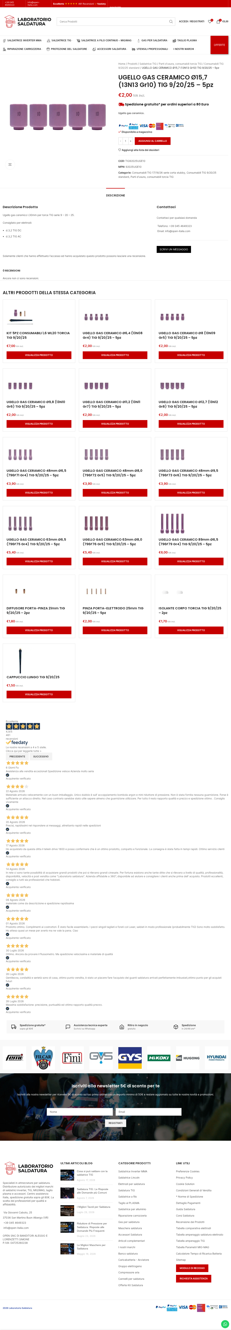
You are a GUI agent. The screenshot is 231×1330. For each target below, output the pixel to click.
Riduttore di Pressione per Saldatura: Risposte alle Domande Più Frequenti (92, 1227)
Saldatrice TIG (148, 63)
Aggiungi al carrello (152, 140)
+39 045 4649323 (9, 3)
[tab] (115, 193)
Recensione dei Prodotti (190, 1221)
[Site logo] (28, 21)
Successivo (41, 756)
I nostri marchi (126, 1247)
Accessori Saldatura (130, 1234)
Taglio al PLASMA (128, 1202)
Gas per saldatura (129, 1221)
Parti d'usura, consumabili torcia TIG (180, 63)
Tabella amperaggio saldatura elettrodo (199, 1234)
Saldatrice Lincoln (129, 1177)
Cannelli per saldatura (131, 1278)
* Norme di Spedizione (189, 1196)
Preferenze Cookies (187, 1171)
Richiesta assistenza (194, 1278)
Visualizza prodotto (39, 355)
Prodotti (132, 63)
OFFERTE (219, 44)
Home (121, 63)
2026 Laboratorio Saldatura (17, 1308)
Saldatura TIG (126, 1190)
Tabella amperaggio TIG (190, 1240)
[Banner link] (14, 1058)
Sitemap (181, 1259)
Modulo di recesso (192, 1268)
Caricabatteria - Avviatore (133, 1259)
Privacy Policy (184, 1177)
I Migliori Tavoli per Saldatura (93, 1206)
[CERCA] (171, 21)
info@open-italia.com (34, 3)
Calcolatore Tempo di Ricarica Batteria (199, 1253)
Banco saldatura (128, 1253)
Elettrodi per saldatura (131, 1183)
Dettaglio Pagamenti (188, 1202)
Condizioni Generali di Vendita (193, 1190)
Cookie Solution (185, 1183)
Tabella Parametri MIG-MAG (192, 1247)
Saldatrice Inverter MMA (132, 1171)
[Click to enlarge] (10, 164)
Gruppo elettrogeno (130, 1266)
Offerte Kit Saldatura (130, 1285)
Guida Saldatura (185, 1209)
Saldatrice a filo (127, 1196)
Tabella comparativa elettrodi (193, 1228)
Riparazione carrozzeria (132, 1215)
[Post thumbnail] (67, 1176)
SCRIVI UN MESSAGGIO (174, 249)
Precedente (17, 756)
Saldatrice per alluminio (132, 1209)
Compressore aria (128, 1272)
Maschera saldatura (130, 1228)
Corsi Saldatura (185, 1215)
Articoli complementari (131, 1240)
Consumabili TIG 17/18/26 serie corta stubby (158, 172)
